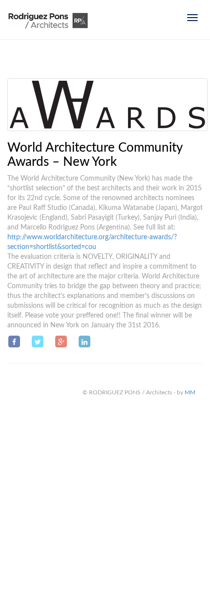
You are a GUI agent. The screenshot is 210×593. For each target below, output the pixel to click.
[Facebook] (14, 342)
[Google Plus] (61, 342)
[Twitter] (37, 342)
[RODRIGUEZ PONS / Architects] (48, 24)
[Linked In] (84, 342)
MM (190, 392)
